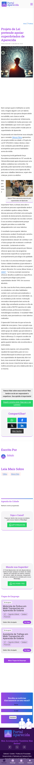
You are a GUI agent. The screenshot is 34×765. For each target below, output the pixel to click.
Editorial (6, 754)
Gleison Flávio (17, 137)
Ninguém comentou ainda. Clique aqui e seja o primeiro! (17, 403)
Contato (12, 754)
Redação (10, 455)
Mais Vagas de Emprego (17, 660)
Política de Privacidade (23, 754)
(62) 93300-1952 (18, 583)
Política (30, 24)
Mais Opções (17, 431)
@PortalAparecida (18, 525)
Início (25, 24)
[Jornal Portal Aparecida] (10, 4)
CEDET (3, 272)
